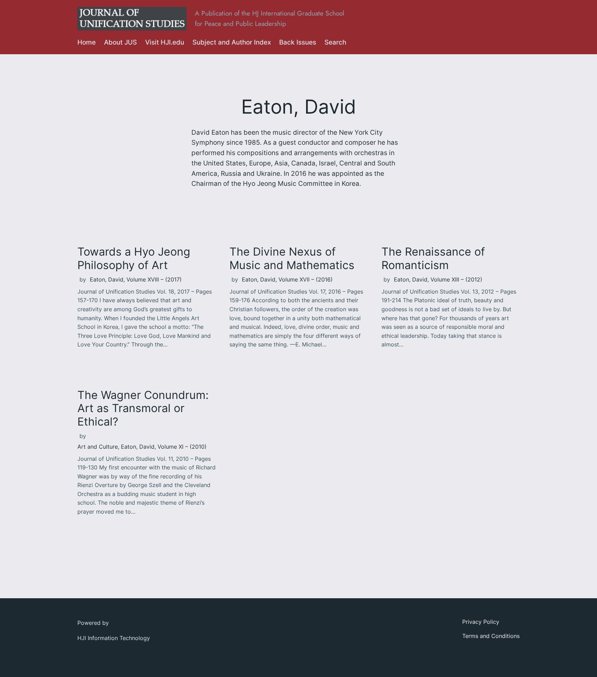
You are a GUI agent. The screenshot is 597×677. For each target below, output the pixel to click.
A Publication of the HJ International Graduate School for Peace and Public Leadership (269, 18)
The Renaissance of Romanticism (433, 258)
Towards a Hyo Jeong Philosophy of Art (133, 258)
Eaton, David (106, 279)
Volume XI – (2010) (182, 446)
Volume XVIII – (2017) (154, 279)
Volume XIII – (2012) (456, 279)
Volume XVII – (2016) (305, 279)
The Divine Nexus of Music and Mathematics (291, 258)
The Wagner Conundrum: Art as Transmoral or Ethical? (143, 408)
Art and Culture (97, 446)
